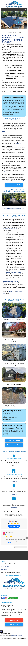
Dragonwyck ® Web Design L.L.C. (16, 635)
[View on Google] (4, 533)
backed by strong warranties (10, 228)
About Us (8, 552)
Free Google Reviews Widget (20, 547)
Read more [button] (8, 542)
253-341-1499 (11, 291)
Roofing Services (18, 552)
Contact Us (14, 558)
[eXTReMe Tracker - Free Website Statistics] (1, 632)
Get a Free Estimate (14, 185)
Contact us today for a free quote (11, 281)
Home (2, 552)
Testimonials (4, 558)
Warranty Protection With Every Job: (15, 272)
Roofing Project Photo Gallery (10, 555)
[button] (1, 538)
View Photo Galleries (15, 445)
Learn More (18, 143)
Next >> (16, 30)
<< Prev (12, 30)
